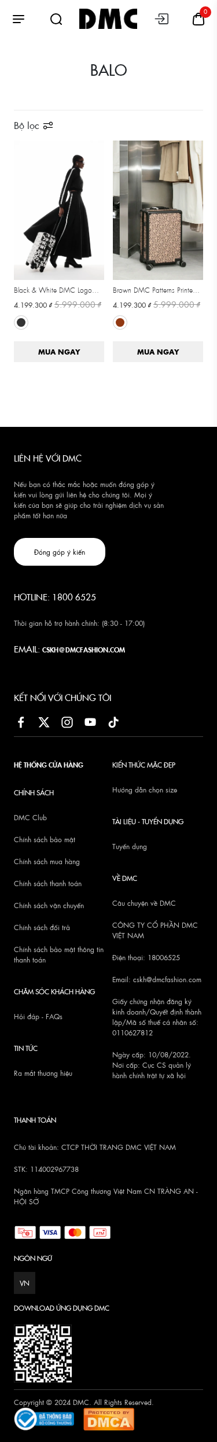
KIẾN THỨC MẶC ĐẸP (143, 764)
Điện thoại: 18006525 (146, 957)
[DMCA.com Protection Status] (108, 1418)
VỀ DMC (124, 878)
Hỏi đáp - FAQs (38, 1016)
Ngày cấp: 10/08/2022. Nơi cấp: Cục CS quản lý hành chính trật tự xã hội (151, 1064)
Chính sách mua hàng (47, 861)
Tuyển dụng (129, 846)
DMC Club (30, 817)
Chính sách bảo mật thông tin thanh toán (59, 954)
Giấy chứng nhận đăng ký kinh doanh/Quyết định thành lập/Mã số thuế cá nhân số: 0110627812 (156, 1017)
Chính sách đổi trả (42, 927)
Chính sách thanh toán (48, 883)
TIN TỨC (26, 1048)
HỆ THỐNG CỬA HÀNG (48, 764)
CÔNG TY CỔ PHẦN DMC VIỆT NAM (155, 930)
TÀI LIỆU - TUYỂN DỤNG (147, 821)
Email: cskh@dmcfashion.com (156, 979)
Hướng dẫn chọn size (144, 789)
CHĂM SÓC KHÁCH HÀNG (54, 991)
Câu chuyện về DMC (144, 903)
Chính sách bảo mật (44, 839)
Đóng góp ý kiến (59, 552)
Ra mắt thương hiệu (43, 1073)
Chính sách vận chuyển (49, 905)
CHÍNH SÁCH (34, 792)
